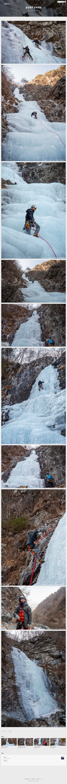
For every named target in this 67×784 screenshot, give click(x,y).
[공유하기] (5, 731)
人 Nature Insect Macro (7, 758)
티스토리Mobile (27, 779)
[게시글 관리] (6, 731)
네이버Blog (33, 779)
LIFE (41, 779)
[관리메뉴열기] (65, 2)
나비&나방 (37, 779)
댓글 (2, 753)
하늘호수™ (7, 4)
